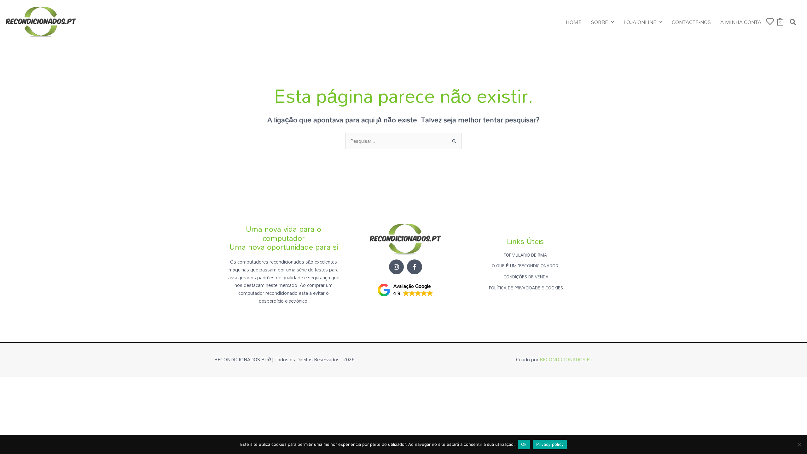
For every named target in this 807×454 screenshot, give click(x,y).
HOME (574, 22)
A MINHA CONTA (740, 22)
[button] (602, 22)
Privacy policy (550, 444)
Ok (524, 444)
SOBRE (599, 22)
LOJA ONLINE (640, 22)
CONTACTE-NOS (691, 22)
